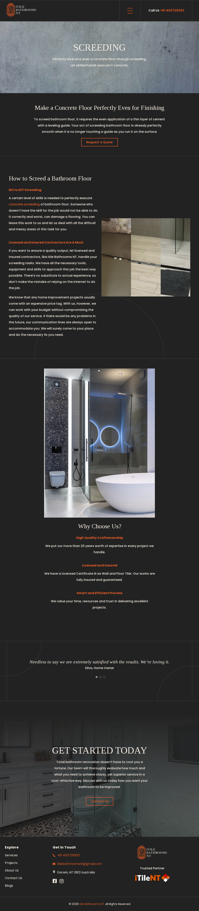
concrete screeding (24, 204)
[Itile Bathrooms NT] (21, 10)
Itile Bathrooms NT (91, 904)
